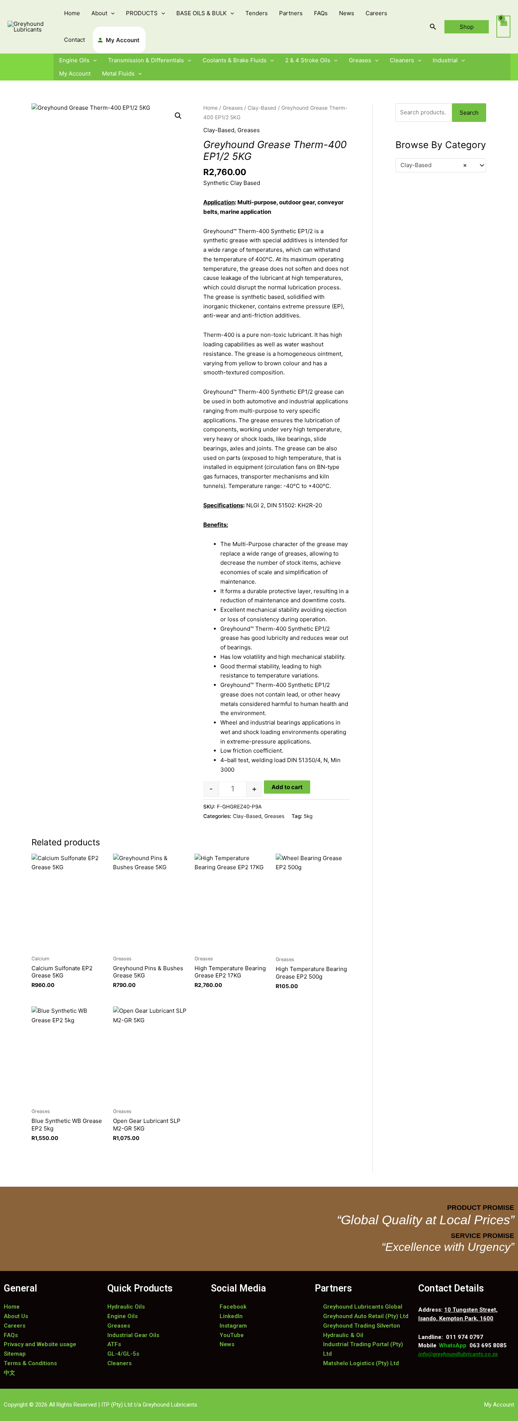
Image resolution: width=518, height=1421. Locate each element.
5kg (308, 816)
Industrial (445, 60)
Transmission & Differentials (146, 60)
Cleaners (402, 60)
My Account (123, 40)
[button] (111, 13)
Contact (74, 39)
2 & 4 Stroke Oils (307, 60)
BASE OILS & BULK (201, 13)
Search (469, 112)
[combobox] (441, 165)
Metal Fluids (118, 73)
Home (72, 13)
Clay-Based (262, 108)
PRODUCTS (142, 13)
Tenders (256, 13)
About (99, 13)
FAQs (321, 13)
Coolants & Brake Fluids (234, 60)
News (346, 13)
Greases (360, 60)
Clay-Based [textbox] (433, 165)
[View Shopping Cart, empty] (503, 27)
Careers (376, 13)
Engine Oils (74, 60)
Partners (291, 13)
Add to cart (287, 787)
